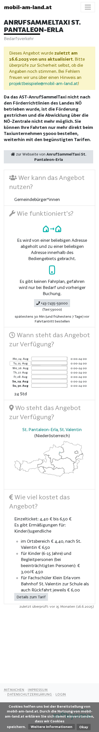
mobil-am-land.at (28, 7)
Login (61, 694)
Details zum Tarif (31, 597)
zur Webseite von (50, 157)
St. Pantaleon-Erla (40, 429)
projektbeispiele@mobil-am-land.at (43, 83)
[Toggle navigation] (88, 7)
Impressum (38, 689)
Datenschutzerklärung (29, 694)
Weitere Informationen (51, 727)
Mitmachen (14, 689)
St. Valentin (71, 429)
